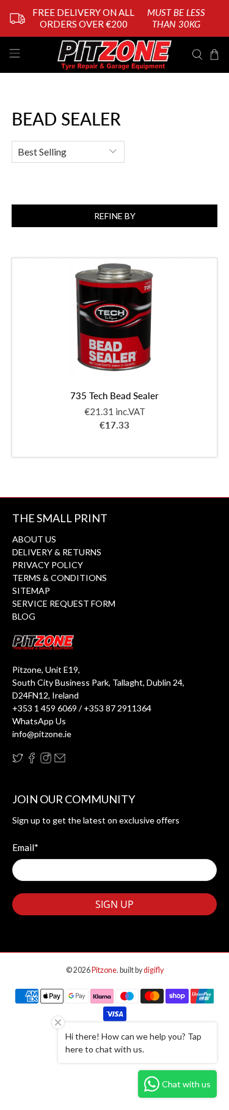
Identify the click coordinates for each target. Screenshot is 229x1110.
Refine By (115, 216)
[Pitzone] (114, 55)
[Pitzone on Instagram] (45, 760)
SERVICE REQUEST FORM (63, 603)
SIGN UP (114, 904)
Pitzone (104, 970)
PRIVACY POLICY (47, 565)
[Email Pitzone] (59, 760)
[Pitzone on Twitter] (17, 760)
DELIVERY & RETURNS (56, 552)
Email (25, 847)
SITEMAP (31, 590)
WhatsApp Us (39, 721)
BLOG (23, 616)
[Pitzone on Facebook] (31, 760)
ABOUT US (34, 539)
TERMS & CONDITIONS (59, 577)
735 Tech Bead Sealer (114, 395)
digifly (154, 970)
